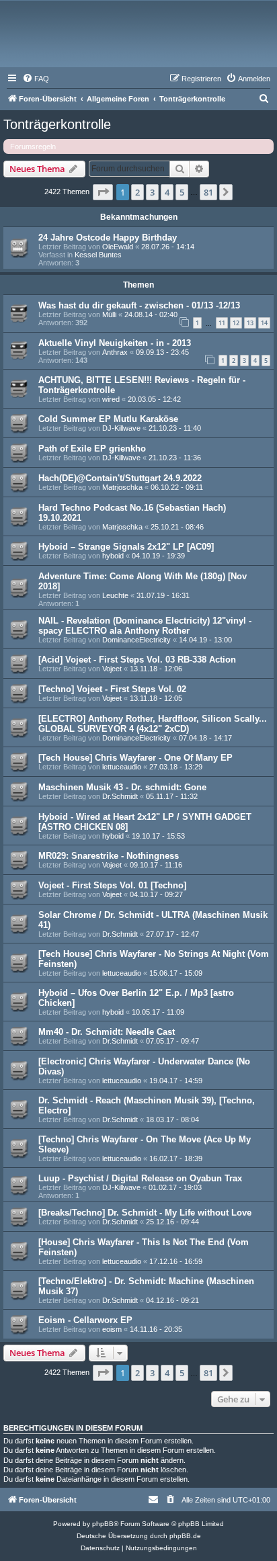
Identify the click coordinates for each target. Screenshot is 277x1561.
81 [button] (208, 192)
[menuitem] (35, 79)
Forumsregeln (33, 146)
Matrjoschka (122, 487)
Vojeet (112, 669)
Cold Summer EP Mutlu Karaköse (108, 419)
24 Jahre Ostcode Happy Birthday (107, 238)
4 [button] (167, 192)
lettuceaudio (121, 767)
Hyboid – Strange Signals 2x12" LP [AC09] (126, 547)
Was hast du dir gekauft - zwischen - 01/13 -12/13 (139, 305)
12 (236, 323)
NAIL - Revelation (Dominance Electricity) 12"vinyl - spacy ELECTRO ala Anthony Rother (144, 626)
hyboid (113, 556)
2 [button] (137, 192)
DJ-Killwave (121, 428)
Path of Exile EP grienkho (92, 449)
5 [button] (182, 192)
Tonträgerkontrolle (57, 124)
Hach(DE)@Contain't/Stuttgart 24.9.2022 (120, 478)
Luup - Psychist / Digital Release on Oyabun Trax (140, 1178)
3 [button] (152, 192)
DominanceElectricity (136, 640)
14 (264, 323)
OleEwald (117, 247)
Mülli (109, 314)
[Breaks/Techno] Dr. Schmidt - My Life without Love (144, 1213)
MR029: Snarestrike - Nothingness (108, 856)
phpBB (103, 1523)
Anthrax (115, 352)
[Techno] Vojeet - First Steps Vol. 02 (112, 689)
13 (250, 323)
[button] (103, 192)
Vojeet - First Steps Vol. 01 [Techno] (112, 885)
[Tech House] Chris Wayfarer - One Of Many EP (135, 758)
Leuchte (115, 595)
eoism (112, 1329)
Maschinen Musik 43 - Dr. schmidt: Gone (122, 787)
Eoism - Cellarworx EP (85, 1320)
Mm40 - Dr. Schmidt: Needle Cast (106, 1032)
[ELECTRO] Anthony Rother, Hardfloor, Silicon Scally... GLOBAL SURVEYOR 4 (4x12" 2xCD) (152, 724)
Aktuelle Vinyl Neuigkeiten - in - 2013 (114, 343)
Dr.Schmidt (120, 796)
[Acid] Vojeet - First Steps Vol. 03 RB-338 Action (137, 660)
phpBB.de (185, 1535)
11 (222, 323)
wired (111, 399)
